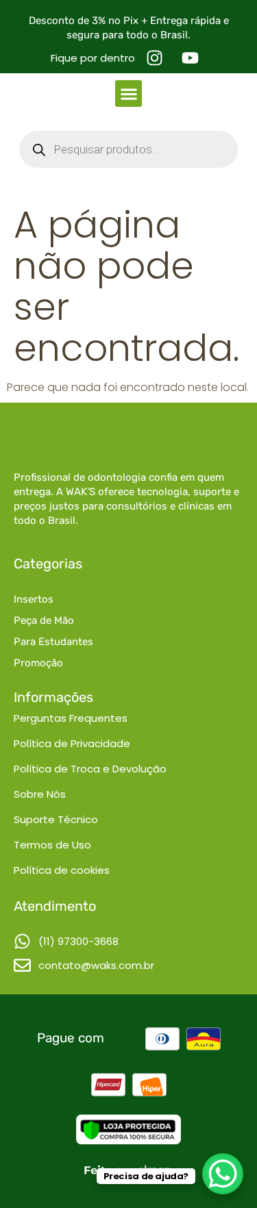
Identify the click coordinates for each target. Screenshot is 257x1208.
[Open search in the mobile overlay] (128, 149)
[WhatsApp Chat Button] (222, 1173)
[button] (128, 93)
